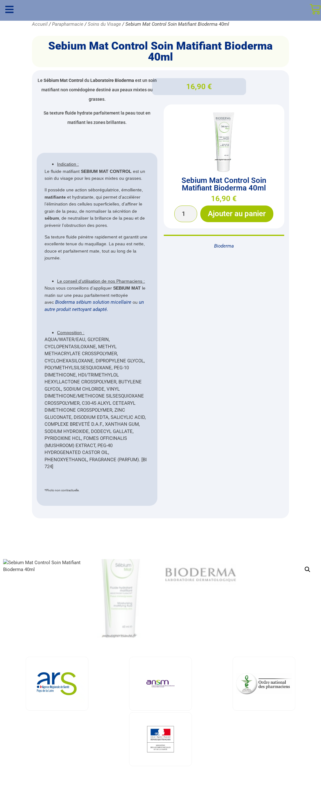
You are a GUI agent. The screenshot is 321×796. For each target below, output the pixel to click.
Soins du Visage (104, 24)
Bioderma (224, 246)
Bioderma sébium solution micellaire (93, 302)
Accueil (40, 24)
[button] (307, 569)
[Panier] (315, 9)
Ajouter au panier (237, 213)
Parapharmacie (67, 24)
